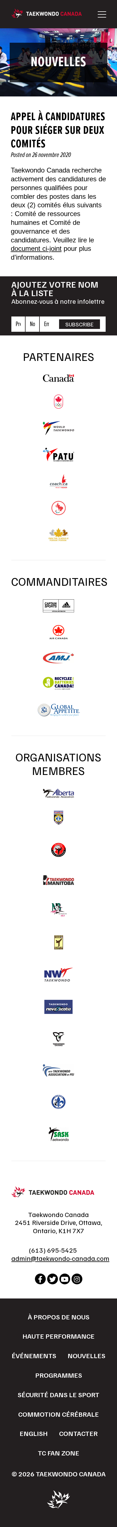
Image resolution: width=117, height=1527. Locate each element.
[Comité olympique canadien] (58, 406)
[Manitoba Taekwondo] (58, 880)
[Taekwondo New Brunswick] (58, 910)
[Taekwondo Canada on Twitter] (52, 1279)
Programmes (58, 1375)
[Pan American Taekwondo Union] (58, 458)
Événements (34, 1355)
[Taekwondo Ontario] (58, 1039)
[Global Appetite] (58, 714)
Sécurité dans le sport (58, 1394)
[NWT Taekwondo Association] (58, 975)
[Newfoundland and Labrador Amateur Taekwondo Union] (58, 942)
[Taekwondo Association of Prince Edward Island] (58, 1070)
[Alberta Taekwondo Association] (58, 795)
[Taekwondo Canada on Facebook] (40, 1279)
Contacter (78, 1433)
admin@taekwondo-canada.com (60, 1258)
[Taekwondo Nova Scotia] (58, 1007)
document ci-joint (36, 248)
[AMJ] (58, 660)
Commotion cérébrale (58, 1414)
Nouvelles (86, 1355)
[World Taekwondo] (58, 432)
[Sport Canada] (58, 379)
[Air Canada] (58, 636)
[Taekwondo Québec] (58, 1102)
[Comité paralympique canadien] (58, 512)
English (34, 1433)
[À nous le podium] (58, 539)
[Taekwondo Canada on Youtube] (64, 1279)
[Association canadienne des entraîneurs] (58, 485)
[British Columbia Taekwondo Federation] (58, 818)
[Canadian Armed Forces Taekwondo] (58, 850)
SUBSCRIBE (79, 324)
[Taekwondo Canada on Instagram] (77, 1279)
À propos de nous (58, 1316)
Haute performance (58, 1336)
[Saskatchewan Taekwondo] (58, 1134)
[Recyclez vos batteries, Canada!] (58, 687)
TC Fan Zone (58, 1452)
